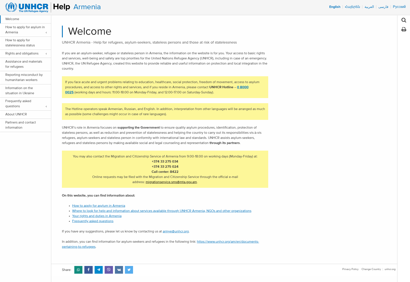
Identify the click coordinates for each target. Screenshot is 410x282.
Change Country (371, 269)
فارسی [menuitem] (383, 7)
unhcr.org (390, 269)
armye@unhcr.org (176, 231)
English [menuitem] (334, 7)
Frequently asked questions (18, 103)
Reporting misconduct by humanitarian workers (24, 77)
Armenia (87, 7)
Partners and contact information (20, 125)
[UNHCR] (35, 7)
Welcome (12, 19)
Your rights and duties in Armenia (97, 216)
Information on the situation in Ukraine (19, 90)
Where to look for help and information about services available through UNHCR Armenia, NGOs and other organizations (161, 211)
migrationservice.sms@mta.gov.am (171, 182)
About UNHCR (16, 114)
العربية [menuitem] (369, 7)
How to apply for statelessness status (20, 42)
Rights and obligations (21, 53)
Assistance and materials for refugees (23, 64)
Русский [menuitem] (399, 7)
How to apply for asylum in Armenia (25, 29)
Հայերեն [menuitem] (352, 7)
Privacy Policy (350, 269)
